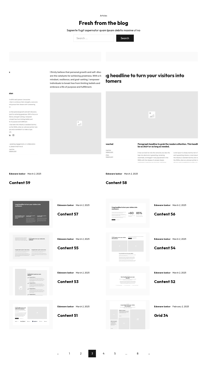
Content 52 (164, 281)
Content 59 (19, 182)
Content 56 (164, 214)
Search (125, 38)
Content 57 (67, 214)
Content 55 (67, 247)
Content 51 (67, 315)
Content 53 (67, 281)
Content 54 (164, 247)
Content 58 (116, 182)
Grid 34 (161, 315)
